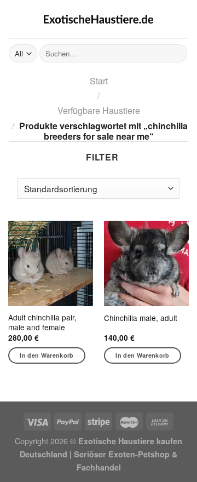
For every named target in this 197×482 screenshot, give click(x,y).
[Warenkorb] (182, 19)
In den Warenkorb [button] (46, 355)
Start (99, 81)
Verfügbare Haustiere (98, 110)
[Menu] (15, 18)
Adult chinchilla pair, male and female (42, 322)
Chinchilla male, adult (140, 318)
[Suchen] (177, 53)
